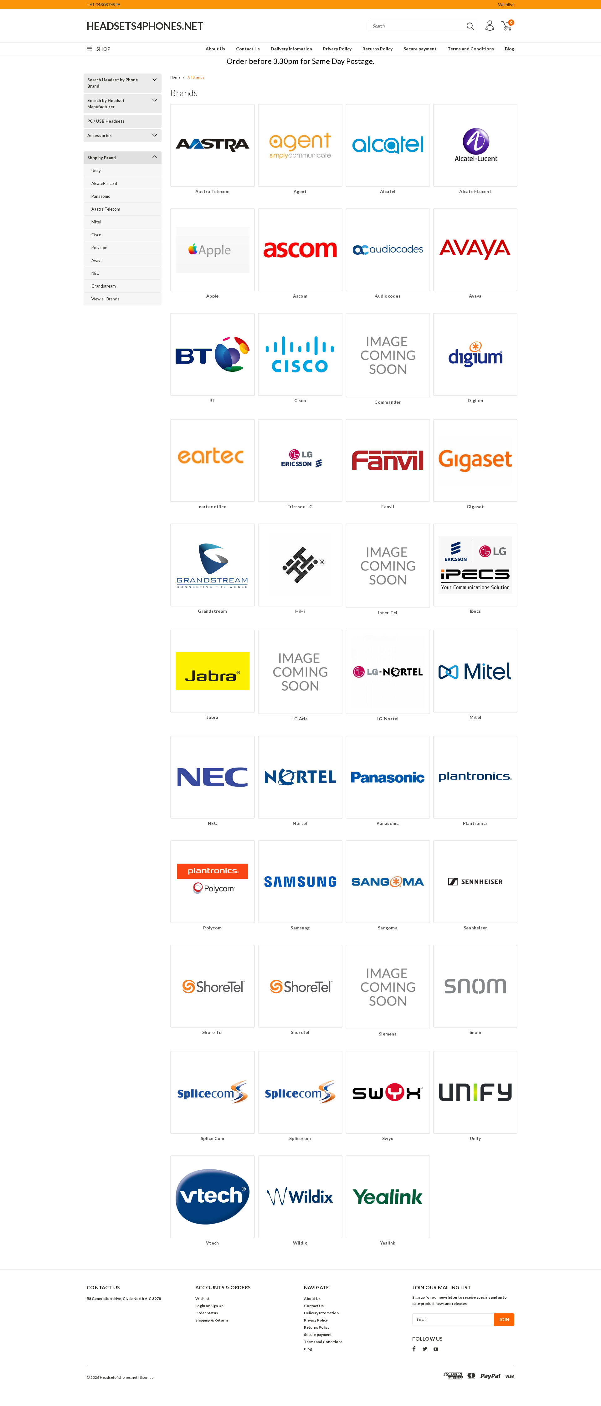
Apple (212, 296)
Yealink (388, 1242)
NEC (95, 273)
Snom (475, 1032)
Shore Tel (212, 1032)
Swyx (387, 1138)
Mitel (96, 221)
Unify (96, 170)
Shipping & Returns (212, 1320)
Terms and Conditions (471, 48)
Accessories (99, 135)
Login (200, 1305)
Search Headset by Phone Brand (112, 83)
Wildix (300, 1242)
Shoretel (300, 1032)
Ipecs (475, 611)
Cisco (96, 234)
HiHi (300, 611)
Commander (387, 402)
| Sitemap (145, 1377)
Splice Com (212, 1138)
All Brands (195, 77)
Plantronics (475, 823)
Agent (300, 191)
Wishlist (506, 4)
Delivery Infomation (291, 48)
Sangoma (388, 927)
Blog (509, 48)
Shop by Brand (101, 157)
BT (212, 400)
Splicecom (300, 1138)
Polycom (99, 247)
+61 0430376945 (104, 4)
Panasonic (100, 196)
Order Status (206, 1313)
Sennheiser (475, 927)
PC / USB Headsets (106, 121)
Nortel (300, 823)
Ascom (300, 296)
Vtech (212, 1242)
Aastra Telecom (105, 209)
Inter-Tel (387, 612)
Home (175, 77)
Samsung (300, 927)
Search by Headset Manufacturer (106, 103)
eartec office (212, 506)
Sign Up (216, 1305)
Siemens (388, 1033)
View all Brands (105, 298)
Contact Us (248, 48)
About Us (215, 48)
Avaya (97, 260)
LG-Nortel (387, 718)
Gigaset (475, 506)
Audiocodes (388, 296)
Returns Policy (377, 48)
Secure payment (420, 48)
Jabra (212, 717)
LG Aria (300, 718)
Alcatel (388, 191)
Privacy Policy (337, 48)
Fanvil (387, 506)
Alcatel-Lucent (104, 183)
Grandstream (103, 286)
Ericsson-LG (300, 506)
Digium (475, 400)
